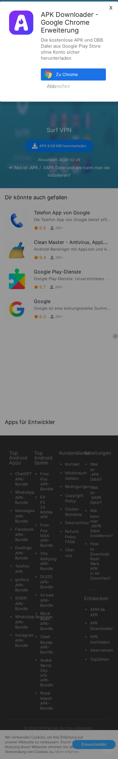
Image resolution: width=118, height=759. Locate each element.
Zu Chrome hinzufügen (67, 76)
